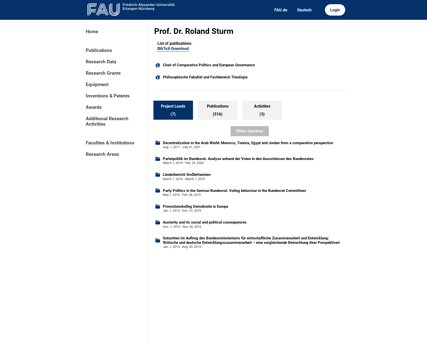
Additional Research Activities (107, 121)
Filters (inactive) (249, 131)
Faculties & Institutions (110, 143)
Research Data (101, 62)
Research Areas (102, 154)
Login (335, 10)
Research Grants (103, 73)
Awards (94, 107)
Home (92, 31)
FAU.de (280, 10)
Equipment (97, 84)
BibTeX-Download (173, 48)
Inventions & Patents (108, 96)
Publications (99, 50)
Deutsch (304, 10)
